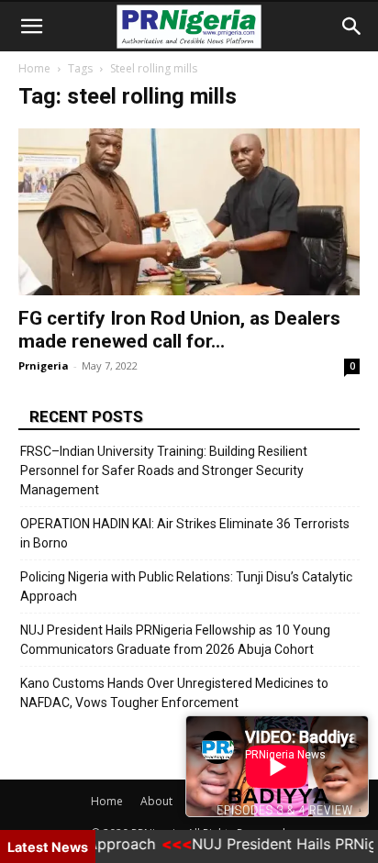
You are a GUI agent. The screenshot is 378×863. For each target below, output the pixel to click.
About (156, 801)
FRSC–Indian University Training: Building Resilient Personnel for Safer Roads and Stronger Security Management (163, 470)
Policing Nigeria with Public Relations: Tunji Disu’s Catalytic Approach (186, 586)
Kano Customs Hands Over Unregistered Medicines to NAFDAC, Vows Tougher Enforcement (174, 693)
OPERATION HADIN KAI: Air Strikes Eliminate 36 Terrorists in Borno (185, 533)
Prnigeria (43, 365)
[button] (31, 26)
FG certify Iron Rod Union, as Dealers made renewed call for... (179, 329)
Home (34, 68)
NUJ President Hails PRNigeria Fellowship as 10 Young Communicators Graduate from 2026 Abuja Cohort (175, 640)
